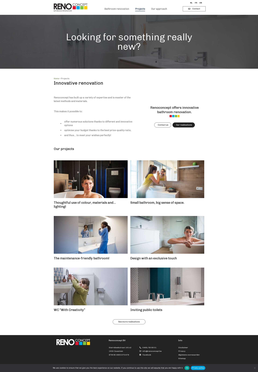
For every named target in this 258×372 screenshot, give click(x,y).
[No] (254, 368)
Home (56, 78)
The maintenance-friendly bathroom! (81, 258)
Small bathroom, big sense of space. (157, 203)
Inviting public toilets (146, 310)
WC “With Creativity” (69, 310)
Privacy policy (198, 368)
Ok (187, 368)
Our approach (159, 8)
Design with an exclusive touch (153, 258)
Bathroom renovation (116, 8)
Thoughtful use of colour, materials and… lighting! (85, 204)
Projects (140, 8)
